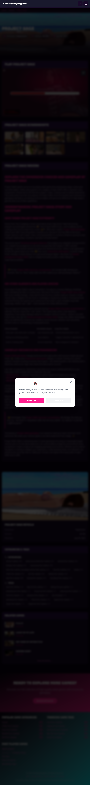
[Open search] (80, 3)
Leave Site (58, 400)
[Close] (70, 382)
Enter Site (31, 400)
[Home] (15, 3)
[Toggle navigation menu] (85, 3)
